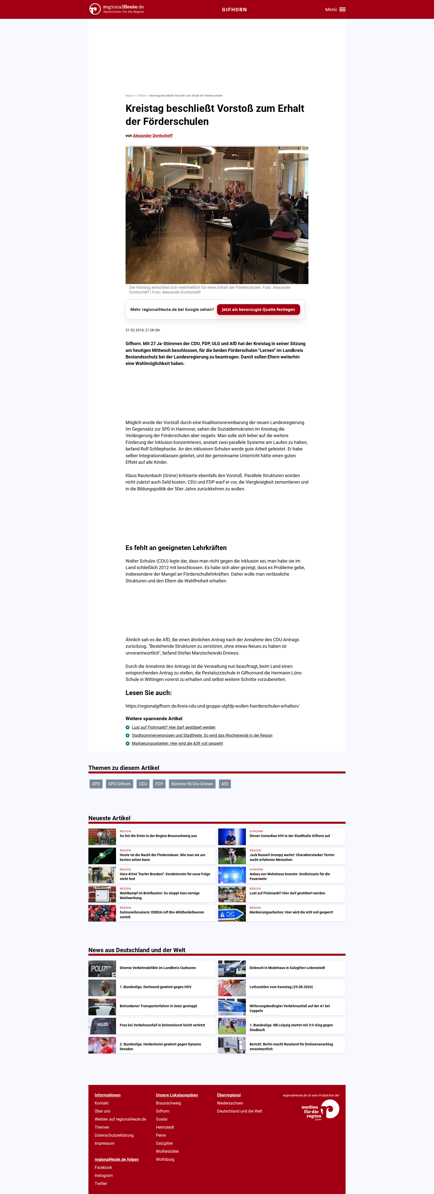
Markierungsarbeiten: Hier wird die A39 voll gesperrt (177, 743)
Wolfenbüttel (167, 1151)
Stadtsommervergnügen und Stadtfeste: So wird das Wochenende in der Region (202, 735)
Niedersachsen (230, 1103)
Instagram (104, 1175)
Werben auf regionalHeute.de (120, 1119)
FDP (159, 784)
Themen (102, 1127)
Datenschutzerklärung (114, 1135)
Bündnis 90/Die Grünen (192, 784)
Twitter (101, 1183)
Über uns (102, 1111)
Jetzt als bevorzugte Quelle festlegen (258, 309)
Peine (161, 1135)
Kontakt (101, 1103)
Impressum (105, 1143)
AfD (225, 784)
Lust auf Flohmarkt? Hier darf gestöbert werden (173, 727)
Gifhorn (141, 95)
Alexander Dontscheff (153, 135)
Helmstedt (165, 1127)
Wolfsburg (165, 1159)
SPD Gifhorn (119, 784)
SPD (96, 784)
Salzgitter (164, 1143)
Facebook (103, 1167)
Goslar (162, 1119)
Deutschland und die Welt (239, 1111)
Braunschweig (168, 1103)
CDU (143, 784)
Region (130, 95)
